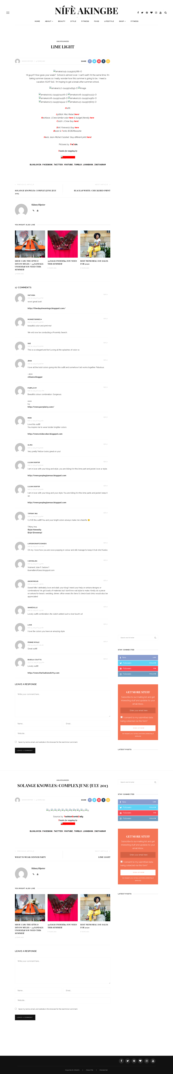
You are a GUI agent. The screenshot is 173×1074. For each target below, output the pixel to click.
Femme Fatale (33, 642)
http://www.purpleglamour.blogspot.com (47, 475)
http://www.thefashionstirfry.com (43, 673)
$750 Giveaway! (35, 532)
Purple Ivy (32, 388)
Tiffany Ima (32, 513)
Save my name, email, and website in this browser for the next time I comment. (48, 742)
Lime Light (104, 857)
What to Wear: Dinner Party (30, 857)
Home (37, 21)
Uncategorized (62, 41)
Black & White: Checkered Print (92, 190)
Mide (30, 418)
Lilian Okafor (34, 462)
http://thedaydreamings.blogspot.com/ (46, 308)
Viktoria (31, 295)
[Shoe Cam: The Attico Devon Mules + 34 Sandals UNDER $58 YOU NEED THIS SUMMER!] (30, 244)
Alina (30, 445)
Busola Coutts (34, 660)
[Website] (33, 874)
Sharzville (32, 607)
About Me (89, 1070)
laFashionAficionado (37, 544)
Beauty (61, 21)
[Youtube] (38, 874)
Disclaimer (104, 1070)
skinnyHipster (27, 61)
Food (96, 21)
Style (73, 21)
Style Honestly (34, 530)
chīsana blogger (35, 377)
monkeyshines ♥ (35, 319)
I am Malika (32, 561)
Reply (105, 294)
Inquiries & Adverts (72, 1070)
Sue (29, 343)
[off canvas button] (7, 12)
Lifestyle (109, 21)
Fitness (85, 21)
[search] (165, 12)
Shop (121, 21)
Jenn (30, 361)
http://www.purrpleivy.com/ (41, 407)
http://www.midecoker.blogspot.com (45, 434)
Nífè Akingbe (86, 10)
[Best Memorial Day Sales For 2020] (95, 244)
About (48, 21)
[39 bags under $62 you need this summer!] (63, 244)
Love (30, 625)
